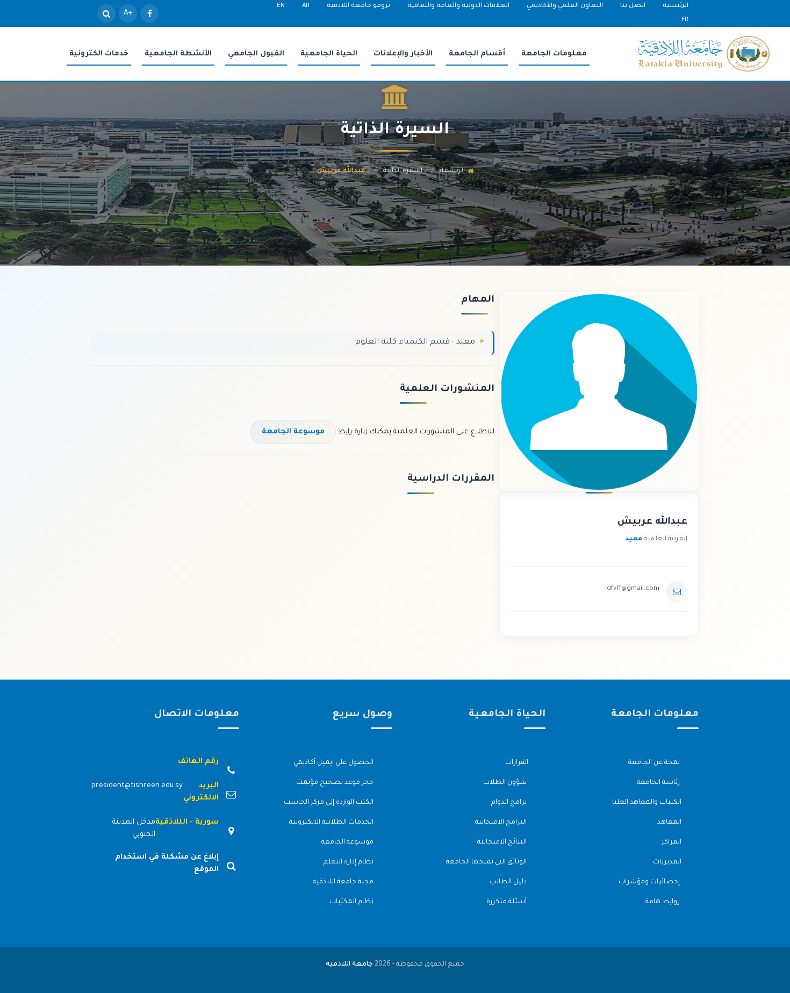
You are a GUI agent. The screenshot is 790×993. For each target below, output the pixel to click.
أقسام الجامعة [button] (477, 54)
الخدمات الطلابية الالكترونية (332, 822)
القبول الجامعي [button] (256, 54)
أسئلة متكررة (507, 902)
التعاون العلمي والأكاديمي (565, 6)
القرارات (516, 763)
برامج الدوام (509, 802)
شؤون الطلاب (505, 783)
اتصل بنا (632, 6)
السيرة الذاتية (402, 171)
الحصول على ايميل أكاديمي (334, 763)
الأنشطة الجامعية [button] (178, 54)
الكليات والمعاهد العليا (646, 802)
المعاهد (669, 822)
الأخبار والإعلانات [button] (403, 54)
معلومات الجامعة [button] (554, 54)
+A (128, 13)
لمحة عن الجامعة (654, 763)
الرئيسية (675, 6)
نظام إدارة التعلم (349, 862)
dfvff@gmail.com (633, 588)
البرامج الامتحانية (501, 822)
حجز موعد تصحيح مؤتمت (335, 783)
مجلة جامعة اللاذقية (344, 882)
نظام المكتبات (352, 902)
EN (281, 6)
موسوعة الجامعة (293, 432)
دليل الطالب (509, 882)
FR (684, 20)
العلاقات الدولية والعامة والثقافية (458, 6)
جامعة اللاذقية (349, 964)
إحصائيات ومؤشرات (650, 882)
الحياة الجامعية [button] (328, 54)
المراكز (671, 842)
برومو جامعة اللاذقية (358, 6)
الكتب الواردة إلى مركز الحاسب (329, 802)
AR (306, 6)
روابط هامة (663, 902)
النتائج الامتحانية (502, 842)
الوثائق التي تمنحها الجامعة (487, 862)
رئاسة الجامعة (659, 783)
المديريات (667, 862)
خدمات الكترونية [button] (98, 54)
